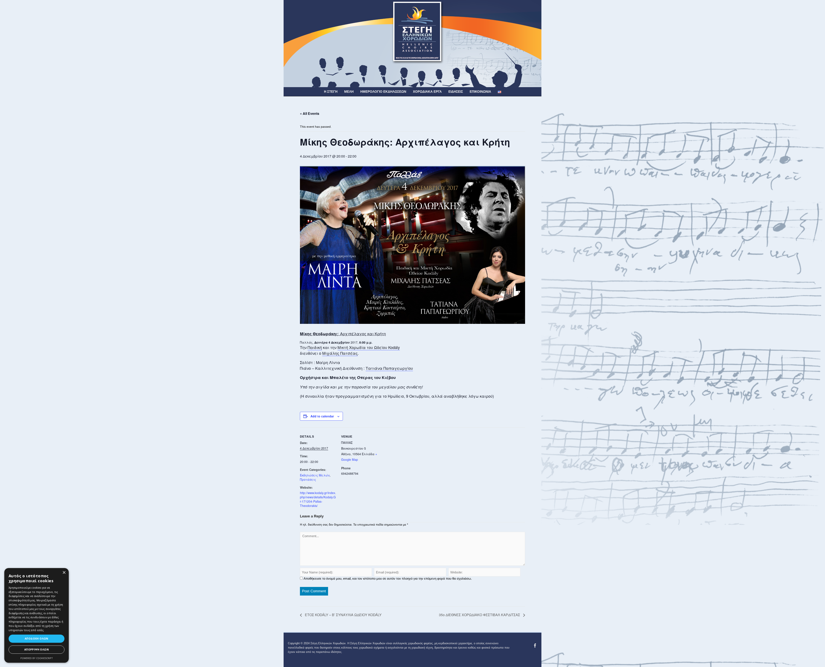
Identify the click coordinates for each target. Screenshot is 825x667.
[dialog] (36, 615)
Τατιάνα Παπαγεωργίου (389, 368)
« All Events (309, 113)
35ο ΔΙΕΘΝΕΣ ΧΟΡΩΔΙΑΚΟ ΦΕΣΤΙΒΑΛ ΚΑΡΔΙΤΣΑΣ (480, 614)
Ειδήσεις (455, 91)
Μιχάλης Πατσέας (340, 353)
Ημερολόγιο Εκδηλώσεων (383, 91)
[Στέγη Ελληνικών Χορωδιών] (412, 43)
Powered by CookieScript (36, 658)
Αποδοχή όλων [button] (36, 638)
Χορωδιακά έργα (427, 91)
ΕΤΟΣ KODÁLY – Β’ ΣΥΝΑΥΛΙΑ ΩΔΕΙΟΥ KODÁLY (343, 614)
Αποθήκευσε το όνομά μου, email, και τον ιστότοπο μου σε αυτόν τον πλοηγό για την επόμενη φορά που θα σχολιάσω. (388, 578)
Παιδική (315, 347)
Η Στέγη (331, 91)
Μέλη (349, 91)
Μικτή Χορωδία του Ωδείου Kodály (369, 347)
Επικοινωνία (480, 91)
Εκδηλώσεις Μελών (315, 475)
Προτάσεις (308, 479)
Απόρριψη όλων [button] (36, 649)
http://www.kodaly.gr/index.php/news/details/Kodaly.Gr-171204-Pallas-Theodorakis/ (318, 499)
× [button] (64, 572)
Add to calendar (322, 416)
